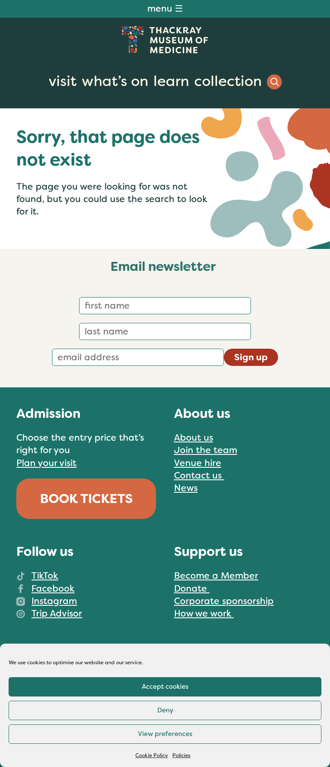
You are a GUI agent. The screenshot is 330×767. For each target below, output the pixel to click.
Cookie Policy (151, 755)
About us (193, 438)
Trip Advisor (56, 613)
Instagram (54, 601)
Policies (181, 755)
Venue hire (197, 463)
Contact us (199, 475)
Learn (171, 81)
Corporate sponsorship (224, 601)
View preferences (165, 734)
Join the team (205, 450)
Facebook (52, 589)
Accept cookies (165, 686)
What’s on (115, 81)
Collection (228, 81)
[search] (274, 81)
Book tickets (86, 498)
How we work (204, 613)
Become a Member (216, 576)
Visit (62, 81)
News (186, 488)
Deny (165, 710)
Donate (192, 589)
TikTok (44, 576)
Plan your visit (46, 463)
